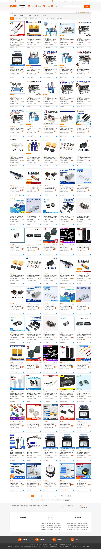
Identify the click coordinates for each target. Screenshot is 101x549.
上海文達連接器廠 (43, 529)
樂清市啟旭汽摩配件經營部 (47, 190)
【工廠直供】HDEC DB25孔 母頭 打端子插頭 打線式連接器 (83, 129)
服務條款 (53, 544)
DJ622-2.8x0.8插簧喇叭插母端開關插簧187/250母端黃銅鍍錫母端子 (83, 188)
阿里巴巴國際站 (17, 546)
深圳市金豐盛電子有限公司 (14, 42)
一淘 (42, 546)
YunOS (63, 546)
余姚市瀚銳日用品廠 (80, 425)
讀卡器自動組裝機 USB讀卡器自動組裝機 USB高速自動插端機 (50, 99)
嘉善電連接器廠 (42, 527)
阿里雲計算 (59, 546)
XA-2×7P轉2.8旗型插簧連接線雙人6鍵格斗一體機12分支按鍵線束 (50, 394)
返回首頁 (61, 500)
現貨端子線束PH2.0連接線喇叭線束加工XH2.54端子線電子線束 (84, 365)
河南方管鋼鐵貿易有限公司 (72, 525)
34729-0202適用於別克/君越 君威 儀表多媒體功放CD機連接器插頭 (50, 188)
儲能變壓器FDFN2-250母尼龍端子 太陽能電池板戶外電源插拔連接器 (17, 394)
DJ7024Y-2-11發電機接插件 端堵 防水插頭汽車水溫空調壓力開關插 (67, 188)
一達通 (87, 546)
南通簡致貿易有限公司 (47, 455)
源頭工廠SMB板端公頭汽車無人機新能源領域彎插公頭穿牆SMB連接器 (33, 483)
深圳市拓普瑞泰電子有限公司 (31, 249)
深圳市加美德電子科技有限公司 (47, 484)
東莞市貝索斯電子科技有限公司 (47, 160)
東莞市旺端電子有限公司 (64, 425)
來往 (78, 546)
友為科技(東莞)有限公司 (47, 219)
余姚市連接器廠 (50, 529)
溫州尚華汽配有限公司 (64, 219)
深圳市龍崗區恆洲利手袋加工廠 (87, 529)
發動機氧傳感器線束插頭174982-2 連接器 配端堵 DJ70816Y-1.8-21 (83, 483)
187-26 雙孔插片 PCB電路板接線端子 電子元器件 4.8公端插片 (67, 247)
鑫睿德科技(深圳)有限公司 (80, 101)
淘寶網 (33, 546)
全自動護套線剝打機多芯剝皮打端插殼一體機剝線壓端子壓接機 (33, 99)
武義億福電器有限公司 (85, 525)
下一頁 (54, 496)
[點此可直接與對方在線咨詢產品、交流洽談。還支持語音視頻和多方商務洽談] (56, 47)
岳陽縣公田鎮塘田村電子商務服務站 (88, 527)
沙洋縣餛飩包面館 (70, 529)
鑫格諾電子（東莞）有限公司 (14, 484)
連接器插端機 (70, 505)
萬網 (70, 546)
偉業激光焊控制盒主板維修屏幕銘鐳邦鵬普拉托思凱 (50, 453)
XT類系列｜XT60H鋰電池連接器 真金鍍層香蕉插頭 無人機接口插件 (50, 424)
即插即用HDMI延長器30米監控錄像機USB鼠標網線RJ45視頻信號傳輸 (66, 394)
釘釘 (80, 546)
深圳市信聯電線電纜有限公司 (47, 396)
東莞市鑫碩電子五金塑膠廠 (64, 249)
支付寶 (75, 546)
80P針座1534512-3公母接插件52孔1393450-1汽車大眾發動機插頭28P (67, 217)
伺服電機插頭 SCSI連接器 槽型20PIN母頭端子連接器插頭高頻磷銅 (83, 217)
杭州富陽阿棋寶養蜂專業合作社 (87, 523)
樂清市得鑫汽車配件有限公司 (80, 190)
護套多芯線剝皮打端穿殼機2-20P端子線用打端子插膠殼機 (50, 70)
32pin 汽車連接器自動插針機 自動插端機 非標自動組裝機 (33, 70)
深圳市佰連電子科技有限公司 (31, 425)
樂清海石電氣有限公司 (14, 160)
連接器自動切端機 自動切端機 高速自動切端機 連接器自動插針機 (67, 129)
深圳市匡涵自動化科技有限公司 (47, 42)
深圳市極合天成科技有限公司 (31, 42)
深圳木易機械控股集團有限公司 (80, 42)
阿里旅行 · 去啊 (46, 546)
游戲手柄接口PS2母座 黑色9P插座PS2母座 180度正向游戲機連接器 (34, 247)
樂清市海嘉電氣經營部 (80, 160)
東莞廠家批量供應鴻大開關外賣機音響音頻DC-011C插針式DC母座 (17, 247)
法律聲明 (49, 544)
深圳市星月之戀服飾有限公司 (79, 527)
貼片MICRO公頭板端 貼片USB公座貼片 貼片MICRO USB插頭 (34, 217)
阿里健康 (83, 546)
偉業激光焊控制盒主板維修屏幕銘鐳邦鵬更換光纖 (83, 424)
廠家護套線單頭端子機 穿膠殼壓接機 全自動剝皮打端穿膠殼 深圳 (17, 129)
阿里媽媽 (52, 546)
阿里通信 (67, 546)
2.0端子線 (12, 44)
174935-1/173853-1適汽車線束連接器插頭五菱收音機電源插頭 (16, 158)
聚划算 (39, 546)
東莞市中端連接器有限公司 (59, 523)
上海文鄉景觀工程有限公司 (79, 525)
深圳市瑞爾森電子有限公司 (80, 249)
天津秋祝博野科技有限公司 (79, 523)
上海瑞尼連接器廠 (57, 527)
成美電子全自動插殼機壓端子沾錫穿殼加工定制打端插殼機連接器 (50, 129)
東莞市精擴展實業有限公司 (31, 190)
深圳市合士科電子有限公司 (14, 190)
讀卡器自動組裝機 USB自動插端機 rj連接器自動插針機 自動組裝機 (50, 40)
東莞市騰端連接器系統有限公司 (45, 525)
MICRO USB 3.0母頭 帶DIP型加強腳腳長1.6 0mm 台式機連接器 (66, 424)
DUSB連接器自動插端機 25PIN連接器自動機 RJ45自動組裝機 (17, 99)
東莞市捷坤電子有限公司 (80, 131)
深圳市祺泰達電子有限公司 (80, 396)
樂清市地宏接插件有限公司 (64, 190)
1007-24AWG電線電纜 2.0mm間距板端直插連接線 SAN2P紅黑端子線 (17, 40)
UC (72, 546)
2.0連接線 (16, 44)
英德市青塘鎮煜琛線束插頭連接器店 (53, 525)
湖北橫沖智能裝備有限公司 (14, 72)
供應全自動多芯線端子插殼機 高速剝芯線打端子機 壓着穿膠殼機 (83, 40)
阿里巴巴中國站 (24, 546)
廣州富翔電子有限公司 (14, 396)
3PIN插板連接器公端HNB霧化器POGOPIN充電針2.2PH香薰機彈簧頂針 (67, 483)
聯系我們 (67, 544)
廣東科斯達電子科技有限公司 (31, 219)
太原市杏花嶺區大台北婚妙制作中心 (73, 527)
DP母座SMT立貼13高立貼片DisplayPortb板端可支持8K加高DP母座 (34, 394)
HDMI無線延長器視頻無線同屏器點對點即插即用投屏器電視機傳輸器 (83, 247)
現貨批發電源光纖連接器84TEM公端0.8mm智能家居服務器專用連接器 (17, 483)
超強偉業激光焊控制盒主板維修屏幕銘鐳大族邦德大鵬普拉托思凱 (17, 70)
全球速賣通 (29, 546)
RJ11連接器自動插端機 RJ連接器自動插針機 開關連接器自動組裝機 (67, 70)
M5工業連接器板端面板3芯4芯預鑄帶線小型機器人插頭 (17, 188)
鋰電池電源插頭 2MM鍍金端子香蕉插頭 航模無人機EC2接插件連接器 (17, 217)
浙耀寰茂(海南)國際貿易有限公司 (47, 425)
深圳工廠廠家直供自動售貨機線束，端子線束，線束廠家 (33, 453)
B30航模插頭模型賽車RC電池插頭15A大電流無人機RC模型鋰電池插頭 (50, 217)
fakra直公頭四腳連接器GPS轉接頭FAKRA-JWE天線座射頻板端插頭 (33, 188)
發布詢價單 (82, 505)
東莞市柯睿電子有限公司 (64, 484)
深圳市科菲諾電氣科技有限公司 (64, 160)
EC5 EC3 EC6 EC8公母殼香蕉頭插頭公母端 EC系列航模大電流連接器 (33, 158)
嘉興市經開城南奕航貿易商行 (64, 455)
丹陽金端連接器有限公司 (51, 523)
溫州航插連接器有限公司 (44, 523)
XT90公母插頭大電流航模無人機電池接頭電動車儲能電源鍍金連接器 (50, 158)
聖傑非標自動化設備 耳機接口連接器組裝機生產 (67, 40)
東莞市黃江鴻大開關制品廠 (14, 249)
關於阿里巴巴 (62, 544)
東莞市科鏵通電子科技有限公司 (31, 484)
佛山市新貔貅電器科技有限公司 (14, 455)
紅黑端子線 (20, 44)
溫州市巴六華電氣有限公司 (80, 484)
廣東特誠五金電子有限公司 (14, 219)
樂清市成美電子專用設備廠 (47, 131)
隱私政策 (57, 544)
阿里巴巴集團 (10, 546)
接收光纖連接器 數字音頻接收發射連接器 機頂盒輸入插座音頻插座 (50, 247)
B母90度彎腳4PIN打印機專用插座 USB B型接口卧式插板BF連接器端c (34, 424)
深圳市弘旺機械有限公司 (31, 101)
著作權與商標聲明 (43, 544)
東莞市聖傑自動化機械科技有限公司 (64, 42)
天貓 (36, 546)
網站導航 (71, 544)
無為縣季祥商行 (70, 523)
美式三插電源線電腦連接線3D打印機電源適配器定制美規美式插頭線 (17, 453)
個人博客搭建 (76, 529)
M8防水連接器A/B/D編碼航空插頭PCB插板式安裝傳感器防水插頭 (67, 158)
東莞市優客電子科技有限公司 (31, 396)
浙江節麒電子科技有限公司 (47, 249)
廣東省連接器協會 (50, 527)
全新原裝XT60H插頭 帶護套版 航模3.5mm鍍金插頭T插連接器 (33, 40)
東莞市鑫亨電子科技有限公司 (80, 219)
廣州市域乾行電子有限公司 (31, 160)
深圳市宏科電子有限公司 (31, 455)
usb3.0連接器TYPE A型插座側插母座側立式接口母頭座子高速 (83, 394)
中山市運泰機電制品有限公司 (80, 366)
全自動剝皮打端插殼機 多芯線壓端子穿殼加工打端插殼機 (83, 70)
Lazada (91, 546)
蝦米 (55, 546)
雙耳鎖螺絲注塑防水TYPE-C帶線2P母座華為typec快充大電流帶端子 (17, 424)
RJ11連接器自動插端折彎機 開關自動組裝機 (33, 129)
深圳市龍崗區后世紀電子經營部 (64, 396)
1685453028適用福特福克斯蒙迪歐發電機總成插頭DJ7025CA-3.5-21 (83, 158)
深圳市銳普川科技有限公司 (14, 425)
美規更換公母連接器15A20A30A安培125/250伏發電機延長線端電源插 (50, 483)
